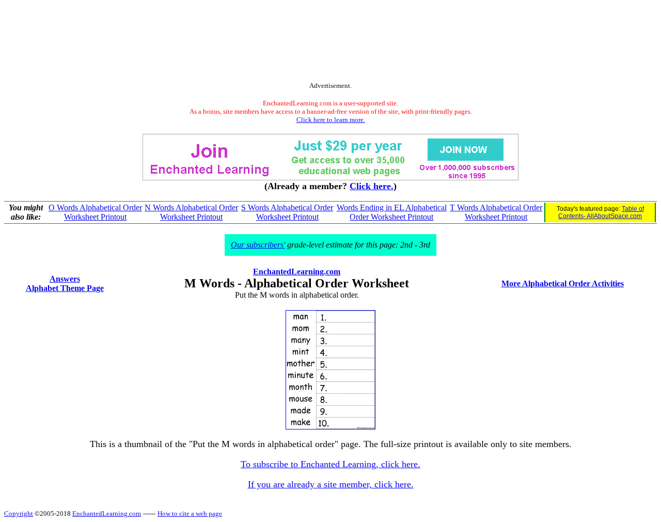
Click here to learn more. (330, 120)
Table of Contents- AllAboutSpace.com (601, 212)
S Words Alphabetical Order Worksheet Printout (287, 212)
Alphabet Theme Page (65, 288)
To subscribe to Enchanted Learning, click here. (330, 464)
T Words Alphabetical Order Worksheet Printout (496, 212)
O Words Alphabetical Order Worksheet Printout (95, 212)
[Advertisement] (330, 43)
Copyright (18, 513)
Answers (65, 278)
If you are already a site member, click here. (331, 484)
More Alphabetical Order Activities (562, 283)
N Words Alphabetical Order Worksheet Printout (191, 212)
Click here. (372, 186)
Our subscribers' (258, 244)
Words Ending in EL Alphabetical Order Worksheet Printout (392, 212)
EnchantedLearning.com (296, 271)
